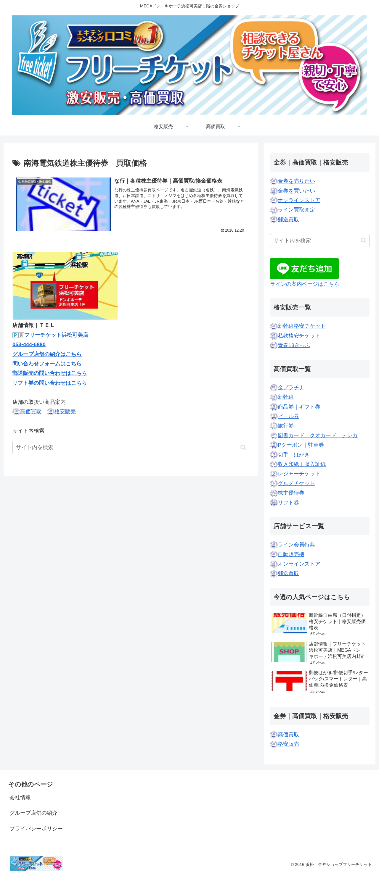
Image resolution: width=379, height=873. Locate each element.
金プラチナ (291, 387)
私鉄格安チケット (299, 336)
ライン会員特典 (296, 545)
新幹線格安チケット (302, 326)
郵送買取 (288, 219)
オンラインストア (299, 200)
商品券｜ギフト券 (299, 407)
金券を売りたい (296, 181)
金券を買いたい (296, 191)
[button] (243, 447)
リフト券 (288, 503)
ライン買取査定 (296, 210)
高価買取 (30, 411)
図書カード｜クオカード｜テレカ (318, 435)
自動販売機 (291, 554)
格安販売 (65, 411)
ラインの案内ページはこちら (304, 284)
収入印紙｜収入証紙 (302, 464)
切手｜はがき (294, 455)
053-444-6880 (29, 344)
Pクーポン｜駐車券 (301, 445)
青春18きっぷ (294, 345)
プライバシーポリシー (36, 829)
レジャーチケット (299, 474)
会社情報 (20, 798)
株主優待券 (291, 493)
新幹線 (286, 397)
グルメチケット (296, 483)
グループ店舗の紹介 (33, 813)
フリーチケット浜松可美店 (56, 335)
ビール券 (288, 416)
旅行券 (286, 426)
